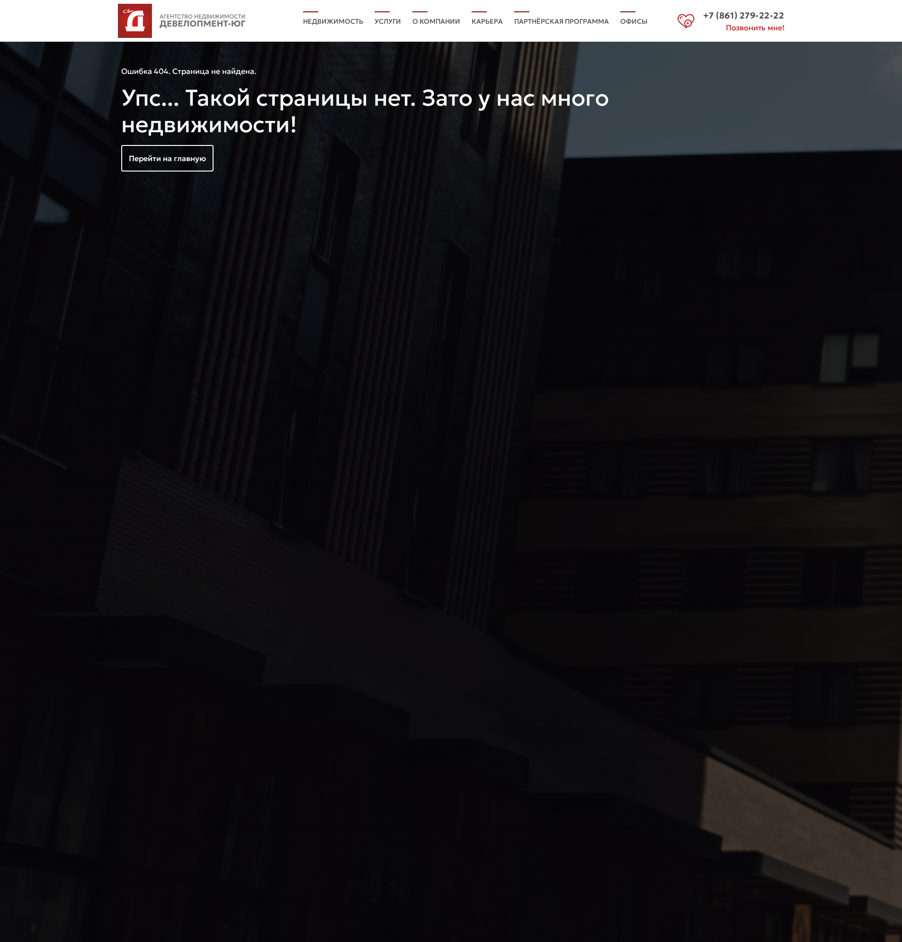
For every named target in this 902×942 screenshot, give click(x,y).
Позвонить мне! (755, 27)
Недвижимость (333, 21)
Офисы (634, 21)
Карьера (487, 21)
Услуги (388, 21)
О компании (436, 21)
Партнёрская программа (561, 21)
